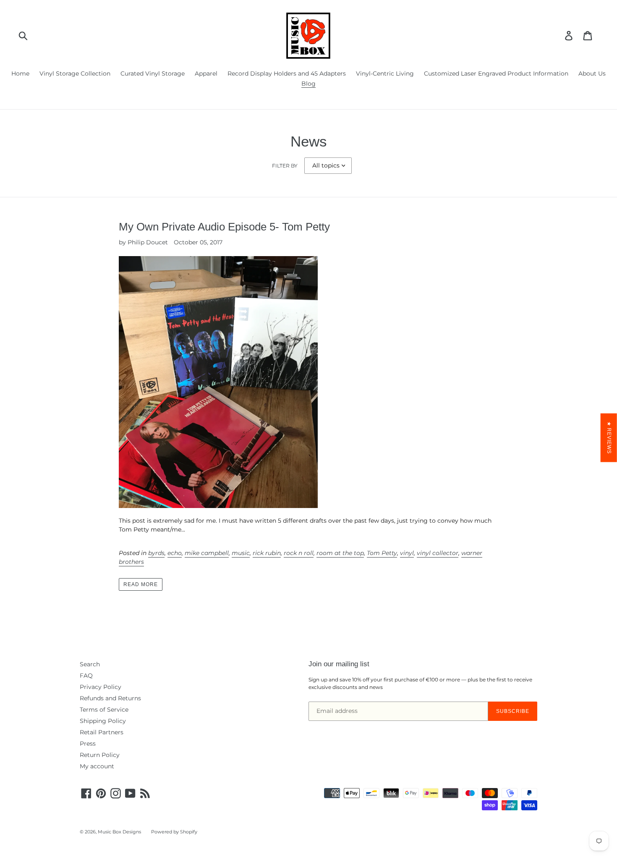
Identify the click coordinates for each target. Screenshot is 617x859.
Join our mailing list (338, 664)
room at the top (340, 553)
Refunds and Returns (110, 698)
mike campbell (207, 553)
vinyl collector (437, 553)
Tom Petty (382, 553)
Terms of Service (104, 709)
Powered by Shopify (174, 832)
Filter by (285, 165)
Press (88, 743)
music (241, 553)
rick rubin (267, 553)
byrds (156, 553)
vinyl (407, 553)
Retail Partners (101, 732)
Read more (140, 584)
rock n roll (299, 553)
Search (90, 664)
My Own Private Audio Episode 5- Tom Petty (224, 226)
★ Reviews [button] (609, 438)
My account (97, 766)
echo (174, 553)
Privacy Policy (100, 687)
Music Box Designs (119, 832)
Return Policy (100, 755)
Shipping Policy (103, 721)
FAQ (86, 675)
